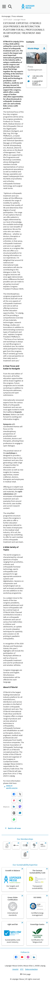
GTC (21, 969)
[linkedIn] (14, 806)
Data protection (31, 969)
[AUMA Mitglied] (16, 845)
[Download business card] (44, 48)
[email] (20, 813)
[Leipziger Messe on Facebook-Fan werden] (16, 957)
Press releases (17, 16)
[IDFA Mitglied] (34, 845)
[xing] (20, 800)
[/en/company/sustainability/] (13, 879)
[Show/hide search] (10, 6)
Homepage (6, 16)
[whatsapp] (14, 819)
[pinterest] (14, 800)
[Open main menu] (4, 6)
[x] (20, 794)
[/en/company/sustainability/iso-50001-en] (37, 906)
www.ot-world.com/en (11, 787)
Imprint (15, 969)
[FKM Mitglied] (25, 845)
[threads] (14, 813)
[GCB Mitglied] (43, 845)
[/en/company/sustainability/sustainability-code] (37, 879)
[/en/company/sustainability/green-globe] (13, 906)
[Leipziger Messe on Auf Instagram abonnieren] (28, 957)
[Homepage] (28, 6)
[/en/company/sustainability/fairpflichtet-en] (13, 933)
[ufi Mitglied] (7, 845)
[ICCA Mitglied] (25, 854)
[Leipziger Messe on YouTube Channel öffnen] (22, 957)
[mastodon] (20, 806)
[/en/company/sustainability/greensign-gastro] (37, 933)
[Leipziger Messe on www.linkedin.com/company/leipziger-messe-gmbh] (34, 957)
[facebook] (14, 794)
